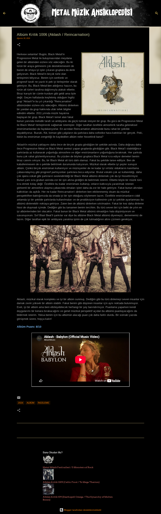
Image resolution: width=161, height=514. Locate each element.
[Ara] (156, 13)
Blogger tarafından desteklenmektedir (82, 510)
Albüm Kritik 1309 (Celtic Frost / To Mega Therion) (71, 482)
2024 (20, 402)
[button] (19, 45)
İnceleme (43, 402)
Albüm (30, 402)
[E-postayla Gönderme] (19, 398)
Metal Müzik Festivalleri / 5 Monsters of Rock (68, 467)
